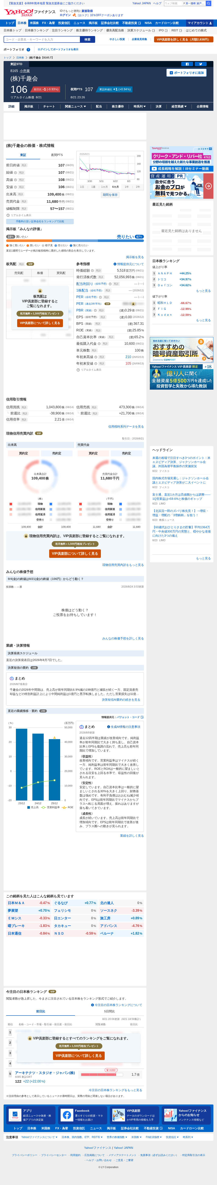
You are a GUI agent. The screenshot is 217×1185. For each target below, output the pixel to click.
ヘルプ (157, 3)
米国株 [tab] (135, 1137)
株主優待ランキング (89, 30)
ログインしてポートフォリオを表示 (58, 49)
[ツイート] (201, 64)
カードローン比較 (167, 23)
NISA (148, 23)
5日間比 (109, 1011)
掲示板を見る (135, 257)
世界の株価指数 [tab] (116, 1137)
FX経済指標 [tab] (152, 1137)
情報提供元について (130, 264)
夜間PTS (57, 155)
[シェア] (187, 64)
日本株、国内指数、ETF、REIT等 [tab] (81, 1137)
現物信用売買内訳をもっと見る (123, 565)
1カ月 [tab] (104, 186)
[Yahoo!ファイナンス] (31, 10)
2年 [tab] (138, 186)
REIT (174, 30)
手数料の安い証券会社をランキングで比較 (40, 221)
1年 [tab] (127, 186)
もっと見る (203, 290)
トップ (9, 23)
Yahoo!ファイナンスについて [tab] (38, 1137)
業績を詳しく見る (132, 835)
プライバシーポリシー (24, 1155)
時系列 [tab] (187, 1137)
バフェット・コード (128, 717)
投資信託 (64, 23)
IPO (161, 30)
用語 (23, 165)
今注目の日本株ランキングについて (118, 1005)
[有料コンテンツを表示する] (133, 303)
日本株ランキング (37, 30)
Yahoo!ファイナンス (97, 1147)
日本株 (22, 23)
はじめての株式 (196, 30)
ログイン (65, 15)
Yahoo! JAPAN (141, 3)
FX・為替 (48, 23)
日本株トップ (12, 30)
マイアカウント (198, 23)
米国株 (34, 23)
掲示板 (93, 23)
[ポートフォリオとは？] (28, 49)
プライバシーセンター (54, 1155)
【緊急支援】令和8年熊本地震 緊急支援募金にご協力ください (46, 3)
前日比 (40, 1011)
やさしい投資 (117, 39)
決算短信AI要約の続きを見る (121, 699)
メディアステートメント (122, 1155)
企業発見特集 (139, 39)
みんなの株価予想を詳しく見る (123, 638)
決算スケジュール (139, 30)
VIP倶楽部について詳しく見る (40, 323)
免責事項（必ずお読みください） (159, 1155)
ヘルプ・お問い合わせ (99, 1160)
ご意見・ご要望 (124, 1160)
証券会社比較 (110, 23)
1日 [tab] (82, 186)
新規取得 (87, 11)
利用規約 (75, 1155)
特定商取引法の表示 (193, 1155)
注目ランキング (62, 30)
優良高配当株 (115, 30)
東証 (23, 155)
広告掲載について (94, 1155)
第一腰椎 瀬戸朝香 (195, 3)
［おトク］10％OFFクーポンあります (99, 15)
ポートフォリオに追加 (189, 72)
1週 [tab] (93, 186)
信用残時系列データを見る (126, 426)
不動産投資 (129, 23)
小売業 (25, 71)
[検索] (208, 3)
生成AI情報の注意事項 (125, 726)
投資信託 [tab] (171, 1137)
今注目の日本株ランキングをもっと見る (115, 1090)
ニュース (79, 23)
